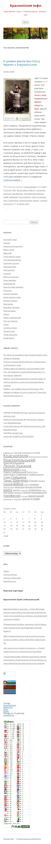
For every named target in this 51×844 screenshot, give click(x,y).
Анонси (6, 243)
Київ (38, 452)
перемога (18, 492)
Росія (29, 472)
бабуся (32, 190)
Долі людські (9, 270)
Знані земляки (30, 187)
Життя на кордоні (11, 277)
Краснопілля (15, 455)
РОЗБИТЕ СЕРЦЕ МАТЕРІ (23, 436)
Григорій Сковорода (22, 452)
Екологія (7, 273)
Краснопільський (19, 459)
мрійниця (13, 197)
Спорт (6, 324)
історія (35, 499)
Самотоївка (9, 474)
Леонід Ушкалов (10, 294)
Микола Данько (10, 300)
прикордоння (39, 492)
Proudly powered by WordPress (28, 839)
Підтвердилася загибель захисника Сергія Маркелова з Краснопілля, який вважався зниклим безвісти (25, 627)
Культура (7, 290)
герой (26, 484)
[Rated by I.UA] (9, 675)
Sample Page (17, 433)
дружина (7, 193)
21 (29, 525)
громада (34, 484)
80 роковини (22, 190)
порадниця (13, 200)
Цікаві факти (8, 338)
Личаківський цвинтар (34, 193)
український (36, 496)
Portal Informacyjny (11, 426)
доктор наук (8, 487)
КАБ (33, 453)
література (35, 490)
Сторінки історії (10, 328)
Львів (5, 197)
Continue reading (13, 180)
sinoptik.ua (8, 715)
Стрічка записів (10, 574)
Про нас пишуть (10, 321)
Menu (25, 22)
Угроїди (33, 480)
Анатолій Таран (10, 239)
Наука (6, 314)
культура (24, 490)
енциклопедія (33, 487)
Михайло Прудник (11, 307)
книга (7, 490)
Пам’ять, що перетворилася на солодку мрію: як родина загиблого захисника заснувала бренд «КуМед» (24, 382)
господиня (40, 190)
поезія (26, 492)
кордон (16, 490)
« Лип (5, 535)
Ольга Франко (24, 197)
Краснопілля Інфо (25, 5)
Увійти (6, 571)
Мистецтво (8, 304)
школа (26, 499)
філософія (18, 499)
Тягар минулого (10, 334)
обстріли (8, 492)
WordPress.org (9, 581)
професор (11, 495)
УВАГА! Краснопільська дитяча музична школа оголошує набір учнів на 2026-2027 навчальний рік (24, 639)
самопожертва (25, 200)
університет (8, 499)
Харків (8, 484)
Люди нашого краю (12, 297)
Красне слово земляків (13, 287)
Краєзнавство (9, 283)
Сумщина (18, 477)
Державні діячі (9, 266)
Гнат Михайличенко (12, 260)
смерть (36, 200)
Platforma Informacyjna (13, 419)
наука (44, 490)
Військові (7, 253)
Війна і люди (8, 249)
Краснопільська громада (38, 457)
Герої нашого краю (12, 256)
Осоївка (23, 470)
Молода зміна (9, 311)
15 (35, 522)
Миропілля (11, 469)
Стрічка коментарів (12, 578)
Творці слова (9, 331)
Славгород (22, 474)
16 (42, 522)
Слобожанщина (36, 474)
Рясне (34, 472)
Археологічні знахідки (13, 246)
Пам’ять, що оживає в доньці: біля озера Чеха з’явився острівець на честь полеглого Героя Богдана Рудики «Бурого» (25, 392)
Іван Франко (17, 193)
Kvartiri (6, 436)
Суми (7, 477)
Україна (41, 481)
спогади (24, 496)
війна (18, 483)
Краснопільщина (13, 463)
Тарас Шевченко (15, 480)
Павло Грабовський (12, 317)
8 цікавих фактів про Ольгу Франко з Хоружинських (21, 62)
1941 (14, 190)
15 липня (7, 190)
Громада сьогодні (11, 263)
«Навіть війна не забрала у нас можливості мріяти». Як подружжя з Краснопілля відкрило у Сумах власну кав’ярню (24, 372)
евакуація (20, 487)
